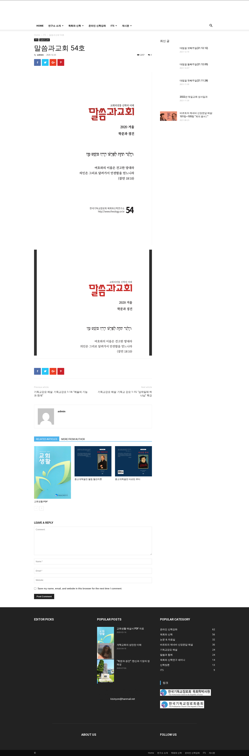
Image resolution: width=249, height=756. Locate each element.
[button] (211, 26)
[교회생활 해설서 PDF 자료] (105, 639)
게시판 (125, 25)
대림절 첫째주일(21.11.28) (194, 80)
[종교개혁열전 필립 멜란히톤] (93, 461)
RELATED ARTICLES (46, 439)
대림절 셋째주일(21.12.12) (194, 48)
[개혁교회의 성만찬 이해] (105, 651)
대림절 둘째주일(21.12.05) (194, 64)
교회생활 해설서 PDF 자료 (130, 628)
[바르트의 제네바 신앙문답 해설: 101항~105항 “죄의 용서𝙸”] (168, 116)
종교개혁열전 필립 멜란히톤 (88, 479)
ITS (112, 25)
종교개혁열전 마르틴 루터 (127, 479)
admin (40, 54)
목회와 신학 (74, 25)
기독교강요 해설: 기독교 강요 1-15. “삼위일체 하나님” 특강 (125, 393)
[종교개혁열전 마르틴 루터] (133, 461)
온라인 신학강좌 (97, 25)
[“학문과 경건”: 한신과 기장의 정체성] (105, 670)
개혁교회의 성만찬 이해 (129, 644)
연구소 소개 (54, 25)
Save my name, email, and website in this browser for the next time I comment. (80, 588)
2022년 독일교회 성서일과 (194, 96)
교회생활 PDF (41, 501)
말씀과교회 (44, 40)
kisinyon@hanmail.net (122, 698)
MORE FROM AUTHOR (73, 439)
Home (40, 25)
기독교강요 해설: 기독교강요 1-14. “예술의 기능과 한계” (61, 393)
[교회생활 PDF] (52, 472)
